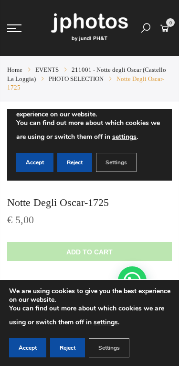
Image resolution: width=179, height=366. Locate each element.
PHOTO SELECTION (76, 78)
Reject (67, 348)
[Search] (145, 28)
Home (14, 69)
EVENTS (47, 69)
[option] (89, 145)
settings (106, 322)
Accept (28, 348)
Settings (109, 348)
